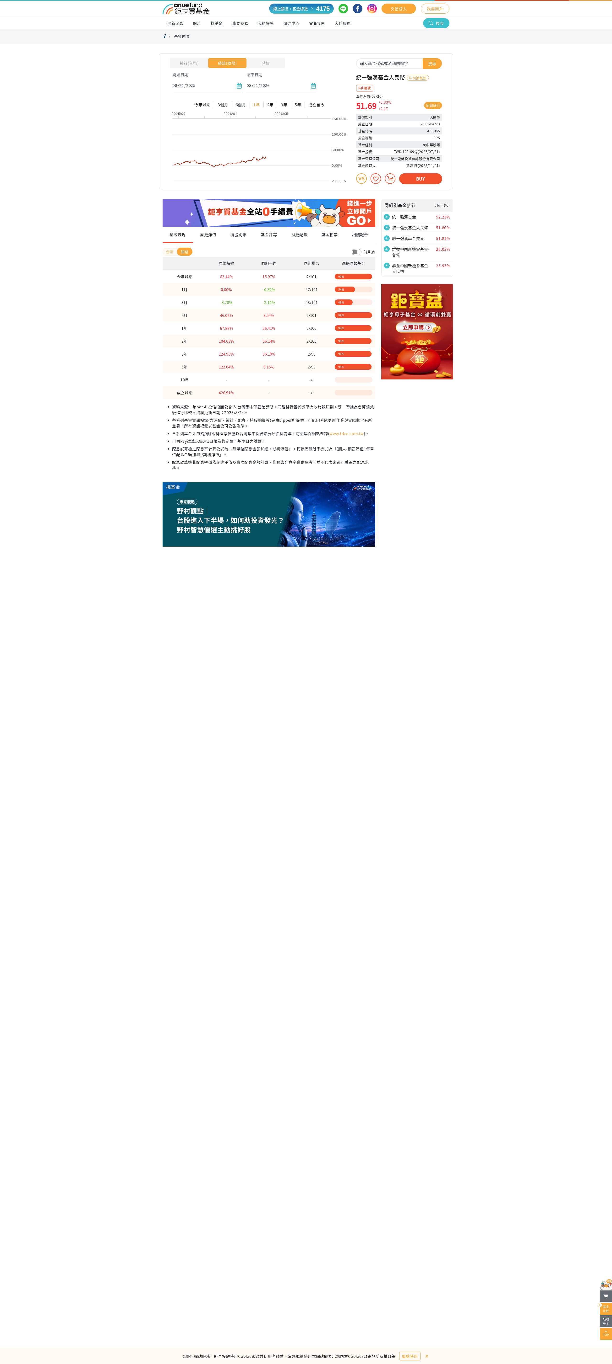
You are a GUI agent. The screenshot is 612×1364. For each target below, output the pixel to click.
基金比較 (604, 1308)
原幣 (185, 252)
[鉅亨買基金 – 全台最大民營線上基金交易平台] (186, 8)
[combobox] (399, 63)
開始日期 (180, 74)
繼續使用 (410, 1356)
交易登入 (399, 8)
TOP (606, 1334)
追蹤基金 (606, 1321)
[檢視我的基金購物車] (606, 1296)
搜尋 (440, 23)
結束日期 (254, 74)
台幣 (170, 252)
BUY (420, 179)
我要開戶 (435, 8)
